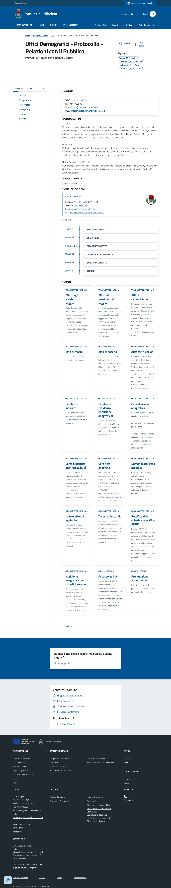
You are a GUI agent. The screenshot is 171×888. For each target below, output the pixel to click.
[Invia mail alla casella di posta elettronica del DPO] (25, 845)
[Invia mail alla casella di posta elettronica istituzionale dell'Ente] (30, 810)
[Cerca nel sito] (152, 14)
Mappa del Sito (80, 877)
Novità (41, 24)
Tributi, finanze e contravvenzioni (100, 762)
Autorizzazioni (55, 762)
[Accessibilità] (8, 880)
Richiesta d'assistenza (96, 821)
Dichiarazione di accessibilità (98, 805)
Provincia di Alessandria (59, 801)
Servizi (53, 24)
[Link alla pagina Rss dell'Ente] (125, 796)
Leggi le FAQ (92, 811)
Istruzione (129, 25)
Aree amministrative (21, 758)
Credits (59, 877)
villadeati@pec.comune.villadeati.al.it (87, 110)
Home (27, 35)
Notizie (127, 758)
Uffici (53, 35)
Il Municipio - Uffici (74, 196)
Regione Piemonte (21, 3)
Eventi (126, 783)
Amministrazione (24, 24)
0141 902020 (80, 205)
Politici (15, 778)
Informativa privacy (95, 796)
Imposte (115, 25)
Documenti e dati (20, 762)
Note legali (91, 801)
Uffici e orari (18, 827)
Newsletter (128, 800)
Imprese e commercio (96, 758)
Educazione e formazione (60, 770)
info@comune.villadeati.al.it (86, 107)
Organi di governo (20, 770)
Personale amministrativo (23, 774)
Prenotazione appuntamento (99, 817)
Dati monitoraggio (20, 877)
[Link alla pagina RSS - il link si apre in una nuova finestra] (131, 14)
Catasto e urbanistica (58, 766)
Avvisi (126, 762)
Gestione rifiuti (100, 25)
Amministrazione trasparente (99, 808)
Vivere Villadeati (70, 24)
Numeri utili (17, 831)
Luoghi (127, 779)
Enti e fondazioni (20, 766)
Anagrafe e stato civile (59, 758)
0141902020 (80, 100)
